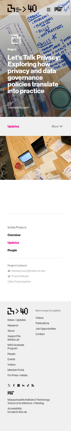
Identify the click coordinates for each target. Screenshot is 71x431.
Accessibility (15, 408)
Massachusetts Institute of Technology (29, 399)
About (11, 331)
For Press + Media (17, 375)
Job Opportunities (46, 328)
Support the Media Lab (14, 337)
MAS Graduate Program (16, 346)
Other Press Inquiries (19, 281)
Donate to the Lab (17, 412)
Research (13, 325)
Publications (42, 323)
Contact (40, 334)
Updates (13, 243)
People (12, 250)
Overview (14, 235)
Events (11, 359)
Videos (12, 364)
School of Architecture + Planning (26, 403)
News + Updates (17, 320)
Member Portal (16, 370)
